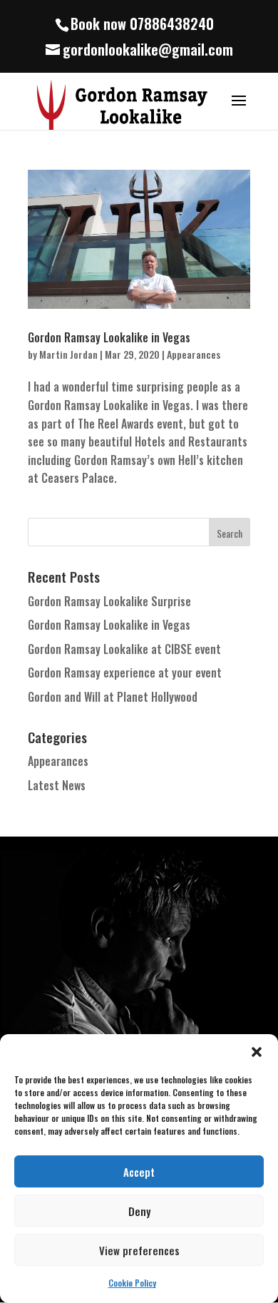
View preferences (139, 1250)
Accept (139, 1172)
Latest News (57, 785)
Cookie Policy (132, 1283)
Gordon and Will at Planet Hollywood (112, 696)
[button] (256, 1052)
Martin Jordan (68, 354)
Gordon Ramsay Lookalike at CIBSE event (124, 649)
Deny (139, 1211)
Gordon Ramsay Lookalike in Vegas (109, 337)
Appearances (193, 354)
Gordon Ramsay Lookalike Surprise (109, 601)
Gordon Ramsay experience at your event (125, 672)
